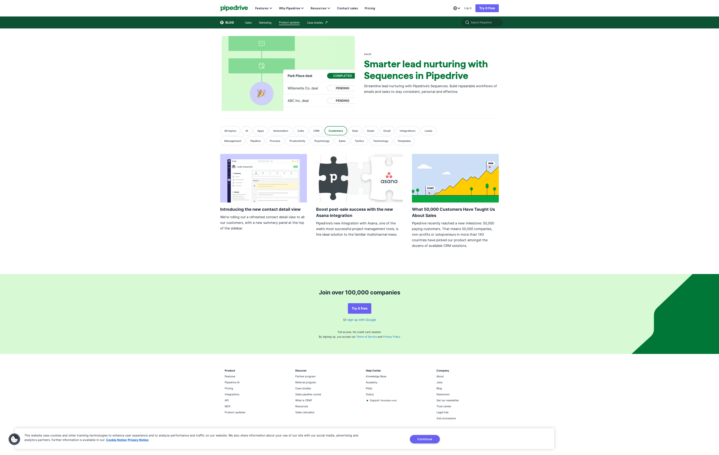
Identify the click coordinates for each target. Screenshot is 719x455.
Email (387, 130)
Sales (342, 140)
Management (232, 140)
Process (275, 140)
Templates (404, 140)
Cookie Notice (116, 440)
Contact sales (347, 8)
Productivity (297, 140)
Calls (301, 130)
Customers (336, 130)
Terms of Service (366, 336)
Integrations (407, 130)
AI (246, 130)
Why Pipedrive (289, 8)
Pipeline (255, 140)
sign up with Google (362, 320)
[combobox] (456, 8)
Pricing (370, 8)
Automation (280, 130)
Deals (370, 130)
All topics (230, 130)
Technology (380, 140)
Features (262, 8)
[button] (14, 439)
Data (355, 130)
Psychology (322, 140)
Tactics (359, 140)
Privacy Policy (391, 336)
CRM (316, 130)
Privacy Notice (138, 440)
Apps (260, 130)
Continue (424, 439)
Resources (319, 8)
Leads (428, 130)
